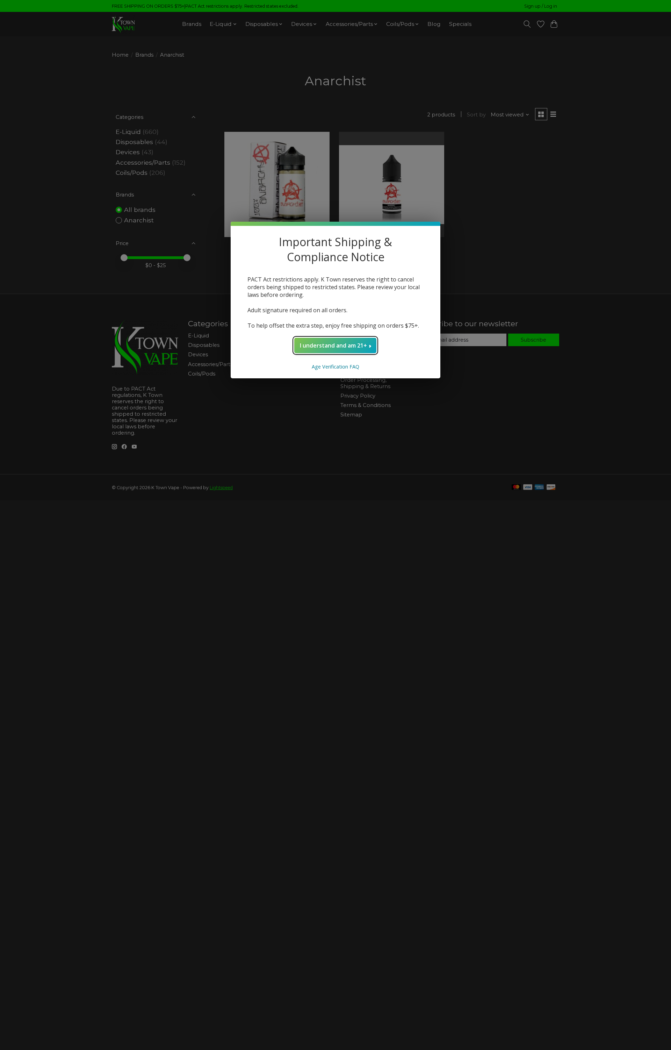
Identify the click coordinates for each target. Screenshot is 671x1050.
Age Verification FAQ (335, 366)
